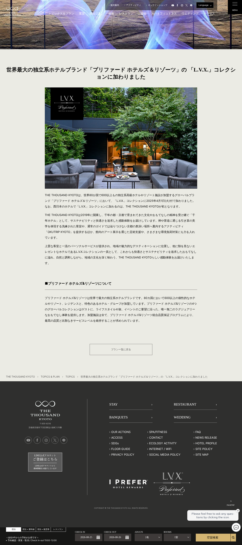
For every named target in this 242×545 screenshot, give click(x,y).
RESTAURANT (185, 404)
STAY (113, 404)
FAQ (198, 432)
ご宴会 (142, 13)
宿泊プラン (96, 13)
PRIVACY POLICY (122, 454)
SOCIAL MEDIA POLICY (165, 454)
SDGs (115, 443)
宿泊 (14, 529)
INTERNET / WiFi (160, 449)
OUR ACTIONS (121, 432)
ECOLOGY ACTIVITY (163, 443)
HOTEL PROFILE (206, 443)
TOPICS (70, 376)
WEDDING (182, 417)
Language (204, 5)
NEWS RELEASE (206, 437)
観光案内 (115, 5)
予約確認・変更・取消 (18, 540)
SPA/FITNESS (158, 432)
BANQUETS (118, 417)
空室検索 (212, 537)
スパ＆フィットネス (164, 13)
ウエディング (190, 13)
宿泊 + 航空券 (43, 529)
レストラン (126, 13)
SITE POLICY (204, 449)
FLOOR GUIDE (120, 449)
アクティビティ (133, 5)
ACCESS (117, 437)
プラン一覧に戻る (121, 349)
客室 (82, 13)
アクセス (209, 13)
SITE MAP (202, 454)
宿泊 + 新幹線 (28, 529)
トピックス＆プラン (61, 13)
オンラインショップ (157, 5)
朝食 (111, 13)
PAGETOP (231, 505)
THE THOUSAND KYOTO (20, 376)
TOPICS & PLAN (50, 376)
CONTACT (156, 437)
